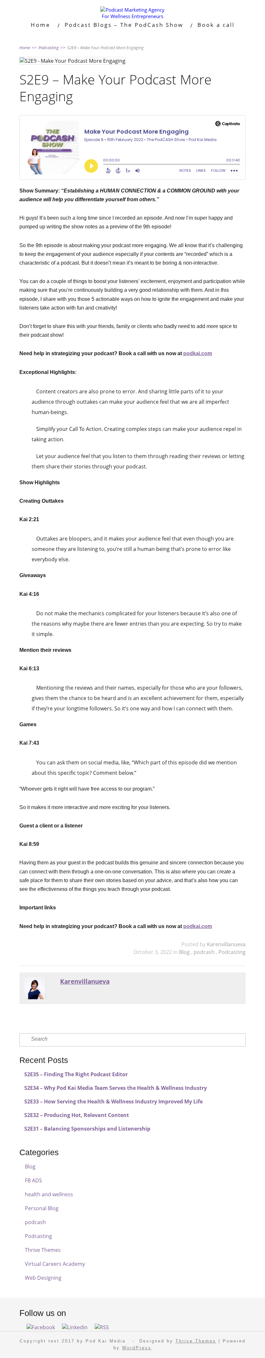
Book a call (216, 24)
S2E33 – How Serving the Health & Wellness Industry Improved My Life (113, 1101)
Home (40, 24)
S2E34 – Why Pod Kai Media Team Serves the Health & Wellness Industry (115, 1087)
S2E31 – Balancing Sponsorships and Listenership (87, 1128)
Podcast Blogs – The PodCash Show (124, 24)
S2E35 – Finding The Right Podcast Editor (76, 1074)
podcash (205, 952)
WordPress (137, 1348)
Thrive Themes (43, 1250)
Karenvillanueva (226, 944)
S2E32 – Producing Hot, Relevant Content (76, 1115)
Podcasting (232, 952)
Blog (185, 952)
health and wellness (49, 1194)
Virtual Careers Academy (55, 1263)
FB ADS (33, 1180)
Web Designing (43, 1277)
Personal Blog (41, 1208)
